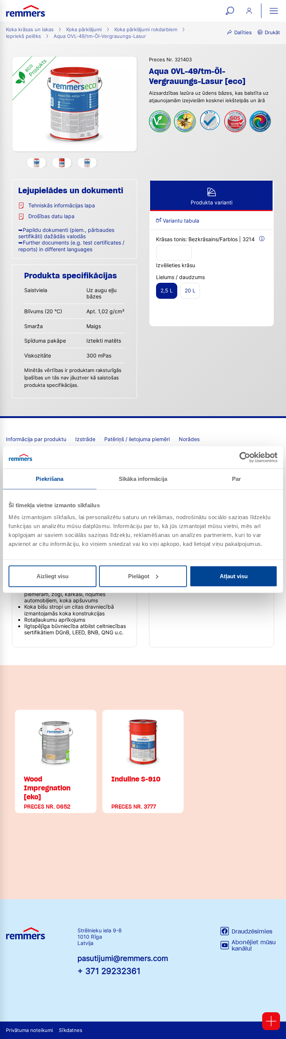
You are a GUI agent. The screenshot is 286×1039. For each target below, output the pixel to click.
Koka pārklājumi (84, 29)
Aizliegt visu (52, 576)
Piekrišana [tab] (49, 479)
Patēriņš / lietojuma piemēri (137, 439)
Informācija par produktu (36, 439)
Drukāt (272, 32)
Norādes (189, 439)
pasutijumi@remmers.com (122, 958)
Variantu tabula (180, 220)
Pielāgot (138, 576)
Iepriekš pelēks (23, 36)
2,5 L (167, 290)
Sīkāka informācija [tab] (143, 479)
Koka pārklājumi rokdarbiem (145, 29)
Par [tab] (236, 479)
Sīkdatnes (70, 1030)
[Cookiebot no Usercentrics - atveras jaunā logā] (244, 457)
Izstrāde (85, 439)
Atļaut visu (234, 576)
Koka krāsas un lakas (30, 29)
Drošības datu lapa (51, 216)
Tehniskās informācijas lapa (61, 205)
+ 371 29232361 (108, 971)
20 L (190, 290)
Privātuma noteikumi (29, 1030)
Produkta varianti (211, 202)
